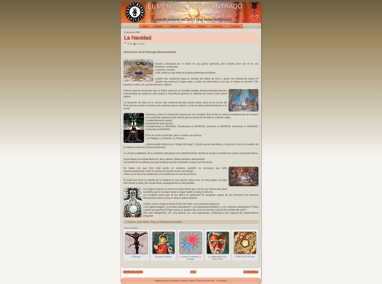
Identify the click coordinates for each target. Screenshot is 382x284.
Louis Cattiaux (143, 222)
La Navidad (137, 37)
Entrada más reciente (133, 271)
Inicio (145, 26)
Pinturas (201, 26)
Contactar (235, 26)
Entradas (158, 26)
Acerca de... (218, 26)
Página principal (162, 281)
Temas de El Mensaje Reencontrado (166, 222)
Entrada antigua (251, 271)
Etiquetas (174, 26)
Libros (188, 26)
